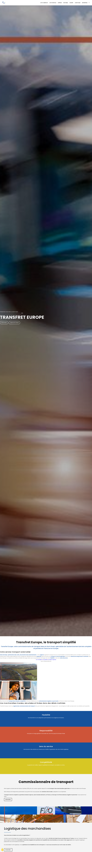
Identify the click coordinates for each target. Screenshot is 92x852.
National (65, 2)
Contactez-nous (14, 322)
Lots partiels (53, 2)
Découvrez (4, 322)
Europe (71, 2)
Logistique (77, 2)
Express (60, 2)
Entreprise (84, 2)
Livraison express (52, 659)
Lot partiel (45, 659)
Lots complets (44, 2)
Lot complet (39, 659)
